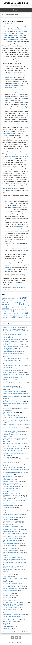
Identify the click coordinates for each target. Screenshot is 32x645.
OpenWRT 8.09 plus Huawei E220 (11, 550)
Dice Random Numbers (8, 488)
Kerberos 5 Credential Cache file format (12, 632)
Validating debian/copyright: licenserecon (13, 372)
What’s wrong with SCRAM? (10, 433)
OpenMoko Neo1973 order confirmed (12, 585)
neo (25, 307)
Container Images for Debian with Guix (12, 339)
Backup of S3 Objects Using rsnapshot (12, 327)
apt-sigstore (15, 207)
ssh (22, 315)
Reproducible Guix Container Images (12, 334)
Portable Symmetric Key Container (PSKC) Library (15, 514)
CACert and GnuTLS (8, 549)
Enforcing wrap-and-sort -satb (10, 379)
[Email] (16, 637)
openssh (15, 309)
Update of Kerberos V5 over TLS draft (12, 630)
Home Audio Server (8, 574)
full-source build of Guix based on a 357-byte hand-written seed (15, 186)
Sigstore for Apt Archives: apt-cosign (12, 391)
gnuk (22, 287)
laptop (12, 307)
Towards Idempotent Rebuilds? (10, 360)
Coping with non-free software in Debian (12, 381)
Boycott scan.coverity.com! (9, 609)
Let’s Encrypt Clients (8, 462)
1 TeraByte (5, 581)
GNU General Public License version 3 (12, 592)
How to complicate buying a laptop (11, 419)
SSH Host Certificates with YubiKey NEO (13, 472)
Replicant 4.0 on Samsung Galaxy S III (12, 509)
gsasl (17, 305)
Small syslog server (8, 519)
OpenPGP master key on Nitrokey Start (12, 402)
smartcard (10, 315)
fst (17, 287)
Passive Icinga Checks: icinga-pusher (12, 438)
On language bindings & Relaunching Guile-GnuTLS (15, 421)
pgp (26, 309)
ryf (7, 289)
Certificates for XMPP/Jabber (10, 476)
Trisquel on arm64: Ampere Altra (11, 370)
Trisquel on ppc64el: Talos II (10, 377)
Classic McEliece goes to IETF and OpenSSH (14, 374)
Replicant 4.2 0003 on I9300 (10, 485)
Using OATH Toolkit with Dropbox (11, 517)
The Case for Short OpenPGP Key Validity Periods (15, 490)
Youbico (5, 599)
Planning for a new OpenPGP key (11, 450)
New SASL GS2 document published (12, 616)
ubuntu (22, 317)
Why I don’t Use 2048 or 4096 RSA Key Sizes (14, 459)
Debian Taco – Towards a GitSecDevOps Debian (14, 331)
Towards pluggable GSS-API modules (12, 431)
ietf (4, 307)
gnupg (6, 304)
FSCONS (5, 571)
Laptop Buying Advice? (8, 483)
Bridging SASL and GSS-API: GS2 (11, 536)
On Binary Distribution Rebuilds (10, 351)
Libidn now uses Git (8, 595)
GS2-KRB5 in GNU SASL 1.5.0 (10, 540)
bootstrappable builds (11, 88)
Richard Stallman (13, 156)
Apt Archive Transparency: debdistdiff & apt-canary (15, 403)
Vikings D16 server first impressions (12, 452)
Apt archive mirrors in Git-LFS (10, 369)
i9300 (27, 305)
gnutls (13, 305)
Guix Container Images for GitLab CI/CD (12, 358)
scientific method (9, 77)
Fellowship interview (8, 542)
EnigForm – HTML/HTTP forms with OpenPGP (14, 611)
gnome (12, 303)
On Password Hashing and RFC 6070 (12, 528)
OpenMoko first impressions (10, 583)
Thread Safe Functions (8, 547)
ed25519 (14, 300)
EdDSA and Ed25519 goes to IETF (11, 481)
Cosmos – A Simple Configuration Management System (16, 469)
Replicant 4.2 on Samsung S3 (10, 505)
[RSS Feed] (12, 637)
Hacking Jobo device (8, 600)
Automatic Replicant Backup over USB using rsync (15, 464)
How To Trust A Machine (12, 21)
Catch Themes (20, 642)
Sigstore (12, 100)
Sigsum (19, 100)
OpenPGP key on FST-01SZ (10, 412)
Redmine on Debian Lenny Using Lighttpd (13, 552)
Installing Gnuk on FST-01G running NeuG (13, 446)
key (8, 307)
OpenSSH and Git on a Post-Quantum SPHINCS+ (15, 355)
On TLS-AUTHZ (7, 573)
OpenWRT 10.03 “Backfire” (9, 538)
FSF (28, 156)
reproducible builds (16, 85)
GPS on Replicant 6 (8, 457)
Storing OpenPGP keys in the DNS (11, 545)
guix (25, 287)
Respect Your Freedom (18, 227)
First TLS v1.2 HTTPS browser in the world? (13, 602)
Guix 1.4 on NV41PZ (8, 415)
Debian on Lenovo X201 (9, 531)
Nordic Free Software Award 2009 (11, 543)
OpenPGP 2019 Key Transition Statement (13, 448)
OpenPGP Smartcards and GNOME (11, 486)
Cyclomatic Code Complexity (10, 557)
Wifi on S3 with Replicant (9, 493)
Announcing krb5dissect (9, 621)
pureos (10, 311)
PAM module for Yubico (8, 568)
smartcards (17, 315)
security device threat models (14, 39)
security (9, 287)
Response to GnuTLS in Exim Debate (12, 569)
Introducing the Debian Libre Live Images (13, 341)
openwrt (21, 309)
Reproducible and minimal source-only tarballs (14, 362)
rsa (6, 313)
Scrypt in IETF (6, 474)
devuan (9, 300)
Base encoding (6, 628)
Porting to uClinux (7, 594)
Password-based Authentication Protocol (13, 614)
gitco (4, 623)
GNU (24, 156)
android (5, 298)
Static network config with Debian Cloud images (14, 427)
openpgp (4, 289)
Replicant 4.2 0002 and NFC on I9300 (12, 495)
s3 (12, 313)
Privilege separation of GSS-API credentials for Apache (16, 424)
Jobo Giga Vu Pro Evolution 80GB (11, 606)
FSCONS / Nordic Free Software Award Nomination (15, 554)
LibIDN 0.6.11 (6, 625)
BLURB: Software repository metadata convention (15, 510)
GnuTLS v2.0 (6, 576)
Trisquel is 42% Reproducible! (10, 400)
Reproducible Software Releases (11, 353)
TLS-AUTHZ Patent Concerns (10, 607)
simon (15, 24)
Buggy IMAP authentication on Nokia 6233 (13, 604)
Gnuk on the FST (19, 261)
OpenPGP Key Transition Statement (12, 500)
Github (20, 637)
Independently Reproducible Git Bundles (12, 343)
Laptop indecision (7, 479)
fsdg (19, 300)
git (25, 300)
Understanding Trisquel (8, 407)
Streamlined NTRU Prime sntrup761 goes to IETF (15, 382)
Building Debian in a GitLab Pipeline (11, 344)
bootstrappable (11, 298)
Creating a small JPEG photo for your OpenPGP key (15, 502)
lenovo (17, 307)
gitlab (6, 302)
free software (21, 105)
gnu (19, 287)
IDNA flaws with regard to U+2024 (11, 566)
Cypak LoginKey (7, 626)
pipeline (4, 311)
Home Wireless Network (9, 561)
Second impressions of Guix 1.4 (11, 414)
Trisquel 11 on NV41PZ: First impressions (13, 417)
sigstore (11, 289)
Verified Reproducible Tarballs (10, 350)
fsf (15, 287)
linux (21, 307)
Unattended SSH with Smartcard (11, 521)
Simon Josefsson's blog (16, 2)
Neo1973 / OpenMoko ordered (10, 590)
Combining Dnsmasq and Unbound (11, 467)
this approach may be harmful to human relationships (14, 133)
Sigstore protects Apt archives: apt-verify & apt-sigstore (16, 396)
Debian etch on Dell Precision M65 (11, 619)
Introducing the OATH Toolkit (10, 526)
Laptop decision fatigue (8, 478)
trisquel (17, 289)
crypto (18, 298)
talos (14, 289)
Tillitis (8, 271)
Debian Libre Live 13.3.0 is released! (12, 329)
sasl (16, 313)
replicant (17, 311)
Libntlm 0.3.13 (6, 618)
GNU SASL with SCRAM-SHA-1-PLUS (12, 529)
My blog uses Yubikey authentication (12, 559)
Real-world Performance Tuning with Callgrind (14, 562)
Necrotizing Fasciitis (8, 507)
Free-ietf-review (7, 597)
